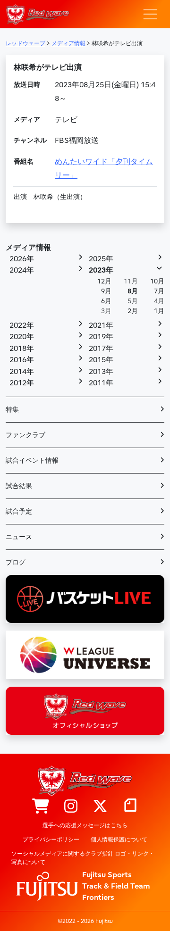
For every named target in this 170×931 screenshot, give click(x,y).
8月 (133, 291)
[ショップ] (41, 807)
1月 (159, 311)
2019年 (101, 336)
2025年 (101, 259)
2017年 (101, 348)
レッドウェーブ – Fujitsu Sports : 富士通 (37, 14)
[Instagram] (71, 807)
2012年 (21, 383)
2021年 (101, 325)
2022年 (21, 325)
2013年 (101, 371)
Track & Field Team (116, 886)
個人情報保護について (119, 839)
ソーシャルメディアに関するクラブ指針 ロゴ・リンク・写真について (82, 857)
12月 (104, 281)
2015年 (101, 360)
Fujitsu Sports (107, 875)
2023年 (101, 270)
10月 (157, 281)
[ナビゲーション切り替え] (150, 14)
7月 (159, 291)
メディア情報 (28, 247)
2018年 (21, 348)
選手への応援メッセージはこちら (85, 825)
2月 (133, 311)
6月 (106, 301)
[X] (100, 807)
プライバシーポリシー (51, 839)
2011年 (101, 383)
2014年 (21, 371)
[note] (130, 807)
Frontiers (98, 897)
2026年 (21, 259)
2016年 (21, 360)
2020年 (21, 336)
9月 (106, 291)
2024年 (21, 270)
